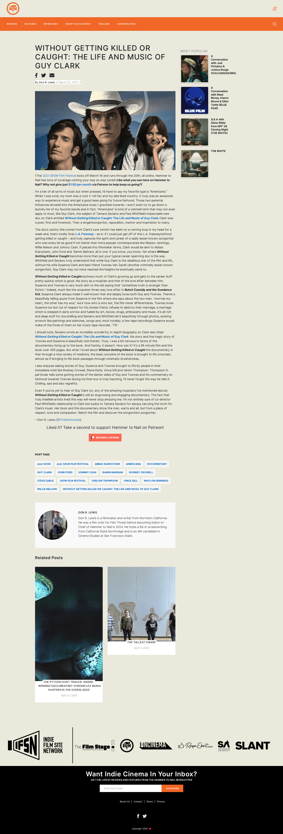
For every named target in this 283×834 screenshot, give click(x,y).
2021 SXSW (44, 464)
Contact (138, 801)
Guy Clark (44, 472)
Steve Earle (45, 481)
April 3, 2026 (141, 647)
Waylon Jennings (156, 481)
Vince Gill (131, 481)
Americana (133, 464)
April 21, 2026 (69, 695)
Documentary (157, 464)
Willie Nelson (47, 489)
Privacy (161, 801)
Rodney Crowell (141, 472)
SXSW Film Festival (73, 481)
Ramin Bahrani (112, 472)
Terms (149, 801)
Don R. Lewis (47, 82)
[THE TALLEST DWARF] (141, 611)
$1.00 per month (80, 184)
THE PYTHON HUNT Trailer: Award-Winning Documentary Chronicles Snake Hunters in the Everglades (69, 685)
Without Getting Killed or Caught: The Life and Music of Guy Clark (111, 218)
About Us (125, 801)
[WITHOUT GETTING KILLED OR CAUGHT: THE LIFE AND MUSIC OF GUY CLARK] (56, 525)
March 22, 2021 (69, 82)
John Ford (65, 472)
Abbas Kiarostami (107, 464)
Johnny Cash (87, 472)
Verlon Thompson (105, 481)
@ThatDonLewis (68, 419)
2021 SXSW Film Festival (59, 175)
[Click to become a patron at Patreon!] (105, 437)
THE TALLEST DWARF (141, 642)
